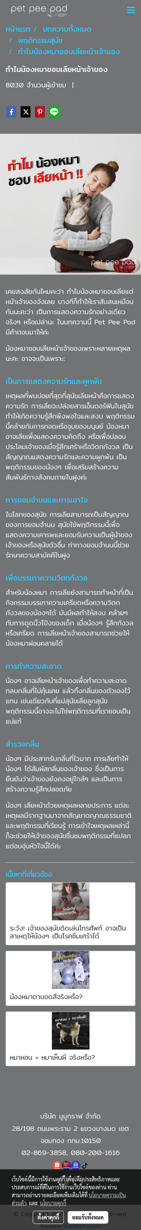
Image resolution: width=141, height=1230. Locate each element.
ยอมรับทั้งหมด (88, 1217)
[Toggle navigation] (131, 10)
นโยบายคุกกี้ (53, 1202)
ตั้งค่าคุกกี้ (48, 1217)
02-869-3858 (43, 1152)
